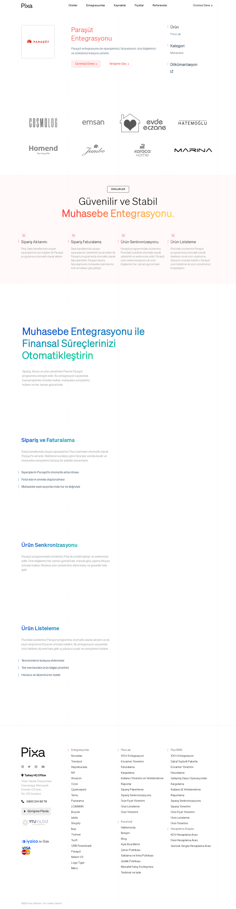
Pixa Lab (175, 34)
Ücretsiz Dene (201, 5)
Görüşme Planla (38, 811)
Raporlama (177, 795)
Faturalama (128, 767)
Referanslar (160, 5)
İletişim (125, 833)
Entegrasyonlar (95, 5)
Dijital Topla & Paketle (184, 761)
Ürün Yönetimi (129, 812)
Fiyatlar (139, 5)
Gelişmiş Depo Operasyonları (189, 778)
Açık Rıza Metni (130, 844)
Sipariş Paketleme (132, 789)
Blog (124, 838)
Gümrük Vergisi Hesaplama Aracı (191, 846)
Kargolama (127, 772)
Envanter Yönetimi (132, 761)
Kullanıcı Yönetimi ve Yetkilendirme (142, 778)
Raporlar (126, 784)
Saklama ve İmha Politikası (137, 855)
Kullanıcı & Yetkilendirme (186, 789)
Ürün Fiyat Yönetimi (133, 800)
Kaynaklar (120, 5)
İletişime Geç (118, 64)
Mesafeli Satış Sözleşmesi (137, 866)
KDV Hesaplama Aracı (184, 834)
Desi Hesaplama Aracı (184, 840)
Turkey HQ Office (35, 775)
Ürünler (73, 5)
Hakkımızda (128, 827)
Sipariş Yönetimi (180, 806)
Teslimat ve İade (131, 872)
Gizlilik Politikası (130, 861)
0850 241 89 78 (37, 801)
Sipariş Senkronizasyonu (136, 795)
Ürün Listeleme (130, 806)
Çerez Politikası (130, 850)
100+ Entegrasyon (132, 755)
